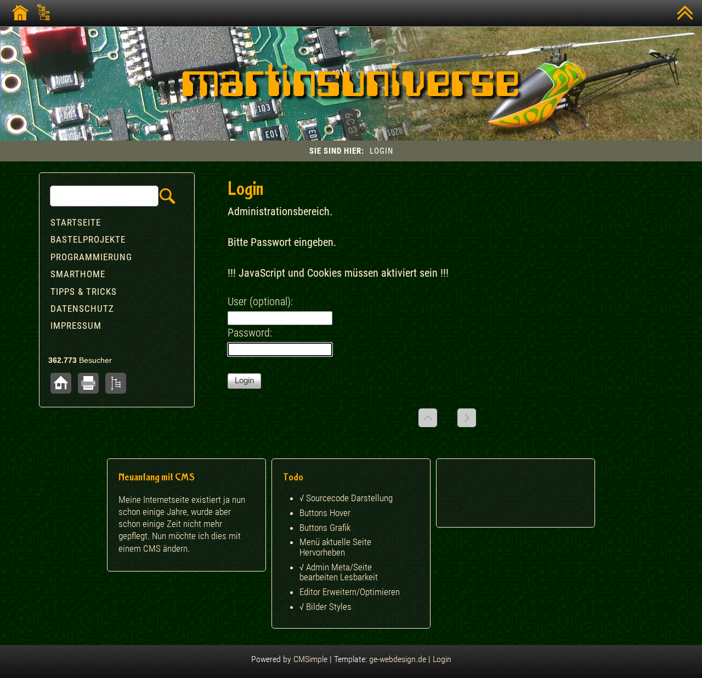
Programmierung (91, 256)
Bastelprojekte (88, 239)
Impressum (75, 325)
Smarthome (77, 273)
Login (442, 659)
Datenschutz (82, 308)
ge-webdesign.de (397, 659)
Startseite (75, 222)
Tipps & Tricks (83, 291)
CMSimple (310, 659)
